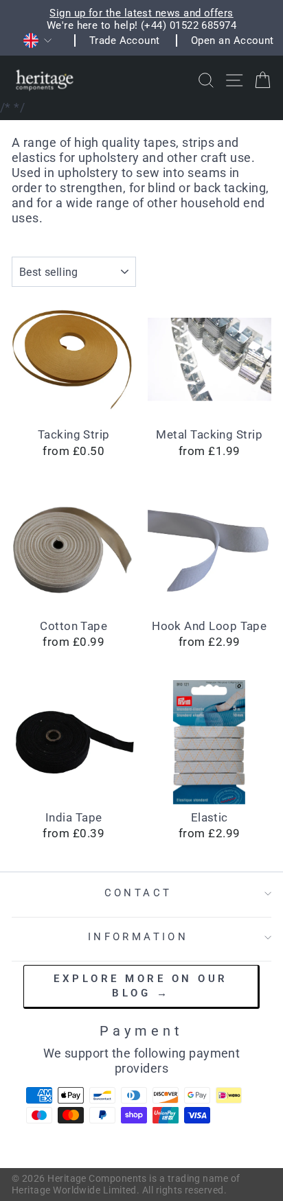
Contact (138, 893)
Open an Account (232, 40)
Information (138, 937)
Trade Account (124, 40)
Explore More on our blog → (141, 985)
